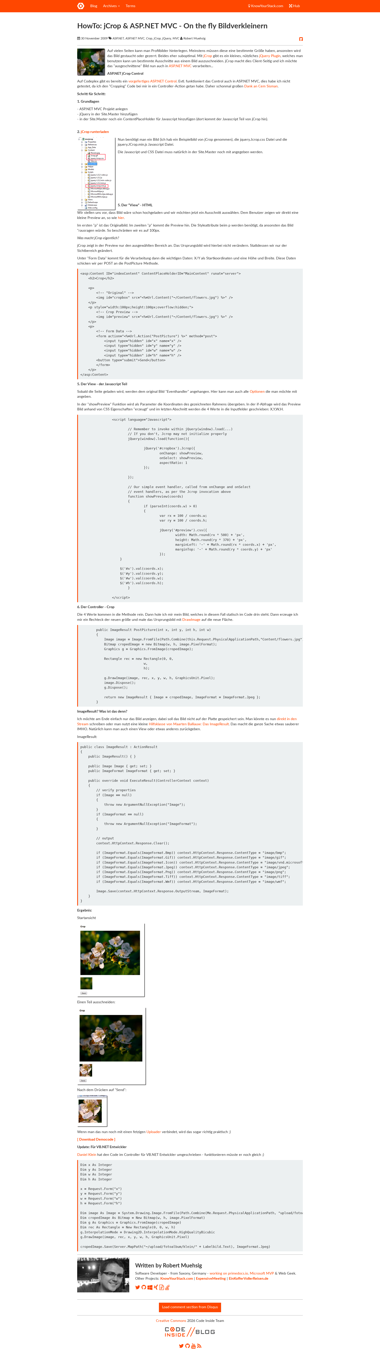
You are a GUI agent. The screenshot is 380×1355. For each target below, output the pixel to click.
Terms (130, 6)
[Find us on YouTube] (193, 1346)
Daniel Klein (86, 1155)
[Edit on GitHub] (301, 39)
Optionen (257, 392)
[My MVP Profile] (150, 1287)
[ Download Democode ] (96, 1139)
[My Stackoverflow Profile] (167, 1287)
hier (121, 218)
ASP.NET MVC (180, 66)
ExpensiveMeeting (211, 1278)
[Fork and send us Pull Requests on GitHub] (187, 1346)
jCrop (207, 56)
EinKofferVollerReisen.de (248, 1278)
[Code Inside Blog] (80, 6)
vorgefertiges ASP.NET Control (152, 81)
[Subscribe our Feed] (199, 1346)
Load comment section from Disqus (190, 1307)
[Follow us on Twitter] (181, 1346)
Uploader (153, 1132)
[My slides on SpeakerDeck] (162, 1287)
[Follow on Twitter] (138, 1287)
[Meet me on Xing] (156, 1287)
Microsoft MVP (262, 1273)
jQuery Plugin (269, 56)
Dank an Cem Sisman (261, 86)
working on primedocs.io (229, 1273)
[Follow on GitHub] (144, 1287)
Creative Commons (171, 1321)
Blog (93, 6)
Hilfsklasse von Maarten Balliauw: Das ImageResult (189, 724)
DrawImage (191, 620)
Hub (296, 6)
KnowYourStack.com (266, 6)
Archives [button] (110, 6)
